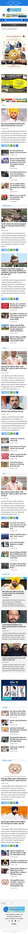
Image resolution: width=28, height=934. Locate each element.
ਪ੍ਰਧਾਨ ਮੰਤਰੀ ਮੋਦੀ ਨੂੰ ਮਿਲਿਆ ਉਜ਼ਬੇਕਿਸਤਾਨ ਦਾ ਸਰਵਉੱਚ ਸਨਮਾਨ (17, 544)
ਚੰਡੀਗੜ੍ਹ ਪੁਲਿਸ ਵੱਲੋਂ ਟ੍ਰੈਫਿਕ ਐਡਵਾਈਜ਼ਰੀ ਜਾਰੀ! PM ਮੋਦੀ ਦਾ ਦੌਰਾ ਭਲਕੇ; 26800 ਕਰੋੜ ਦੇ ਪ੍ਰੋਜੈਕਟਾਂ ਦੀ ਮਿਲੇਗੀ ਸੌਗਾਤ (17, 328)
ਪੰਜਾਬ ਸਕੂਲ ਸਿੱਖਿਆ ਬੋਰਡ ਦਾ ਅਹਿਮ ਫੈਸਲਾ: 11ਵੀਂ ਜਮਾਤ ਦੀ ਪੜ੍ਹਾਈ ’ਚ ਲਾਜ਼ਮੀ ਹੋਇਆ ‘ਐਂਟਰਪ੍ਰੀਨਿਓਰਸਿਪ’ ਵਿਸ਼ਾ (17, 883)
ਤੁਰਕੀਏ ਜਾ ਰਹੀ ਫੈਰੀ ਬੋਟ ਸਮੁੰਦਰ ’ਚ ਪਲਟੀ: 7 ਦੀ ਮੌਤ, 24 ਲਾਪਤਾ (18, 535)
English (19, 3)
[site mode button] (22, 20)
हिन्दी (14, 3)
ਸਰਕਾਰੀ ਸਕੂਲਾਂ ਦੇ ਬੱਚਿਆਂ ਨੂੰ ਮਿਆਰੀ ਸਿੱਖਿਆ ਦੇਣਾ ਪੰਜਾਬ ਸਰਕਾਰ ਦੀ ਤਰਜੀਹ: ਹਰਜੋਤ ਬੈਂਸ (13, 823)
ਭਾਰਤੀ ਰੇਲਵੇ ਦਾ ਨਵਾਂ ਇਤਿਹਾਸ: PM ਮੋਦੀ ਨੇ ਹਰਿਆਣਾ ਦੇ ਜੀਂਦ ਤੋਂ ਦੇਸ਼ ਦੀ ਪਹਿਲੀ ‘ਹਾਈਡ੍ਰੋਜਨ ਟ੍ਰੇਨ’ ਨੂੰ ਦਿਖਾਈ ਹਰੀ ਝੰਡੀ (18, 316)
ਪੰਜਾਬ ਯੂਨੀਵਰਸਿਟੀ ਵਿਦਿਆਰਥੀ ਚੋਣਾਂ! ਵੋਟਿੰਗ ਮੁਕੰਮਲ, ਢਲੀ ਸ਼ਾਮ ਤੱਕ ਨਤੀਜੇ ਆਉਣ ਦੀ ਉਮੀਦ (18, 739)
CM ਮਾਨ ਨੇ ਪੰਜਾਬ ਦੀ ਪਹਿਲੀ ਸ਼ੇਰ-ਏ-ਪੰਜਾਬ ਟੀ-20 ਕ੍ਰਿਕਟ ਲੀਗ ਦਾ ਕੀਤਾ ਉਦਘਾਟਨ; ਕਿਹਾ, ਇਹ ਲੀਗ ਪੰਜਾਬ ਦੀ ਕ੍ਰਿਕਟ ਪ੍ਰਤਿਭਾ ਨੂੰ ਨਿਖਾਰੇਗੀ (18, 162)
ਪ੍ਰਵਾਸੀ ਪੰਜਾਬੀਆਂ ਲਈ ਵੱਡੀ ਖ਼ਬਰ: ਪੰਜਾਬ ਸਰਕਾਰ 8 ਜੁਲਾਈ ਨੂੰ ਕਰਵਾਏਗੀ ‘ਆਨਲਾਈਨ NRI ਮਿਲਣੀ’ (13, 626)
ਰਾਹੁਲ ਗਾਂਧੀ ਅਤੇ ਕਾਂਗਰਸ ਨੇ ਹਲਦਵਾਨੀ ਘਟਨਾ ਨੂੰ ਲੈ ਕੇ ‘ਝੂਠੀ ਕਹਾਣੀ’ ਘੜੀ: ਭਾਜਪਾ (17, 464)
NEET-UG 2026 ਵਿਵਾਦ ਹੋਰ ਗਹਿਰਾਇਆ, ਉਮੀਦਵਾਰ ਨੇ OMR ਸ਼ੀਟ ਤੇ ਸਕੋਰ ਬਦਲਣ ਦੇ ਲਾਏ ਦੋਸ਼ (18, 852)
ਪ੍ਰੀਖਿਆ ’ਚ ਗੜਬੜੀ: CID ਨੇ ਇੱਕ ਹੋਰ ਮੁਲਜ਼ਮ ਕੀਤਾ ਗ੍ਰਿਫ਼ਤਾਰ (18, 455)
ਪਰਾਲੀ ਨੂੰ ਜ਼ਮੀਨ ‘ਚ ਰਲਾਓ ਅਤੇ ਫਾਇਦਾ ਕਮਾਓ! (17, 439)
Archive (16, 4)
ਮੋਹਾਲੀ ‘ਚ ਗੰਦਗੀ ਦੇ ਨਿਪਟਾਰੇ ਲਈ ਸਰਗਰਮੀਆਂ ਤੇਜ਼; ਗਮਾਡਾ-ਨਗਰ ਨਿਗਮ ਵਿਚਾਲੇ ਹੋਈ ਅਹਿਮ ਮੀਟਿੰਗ (13, 226)
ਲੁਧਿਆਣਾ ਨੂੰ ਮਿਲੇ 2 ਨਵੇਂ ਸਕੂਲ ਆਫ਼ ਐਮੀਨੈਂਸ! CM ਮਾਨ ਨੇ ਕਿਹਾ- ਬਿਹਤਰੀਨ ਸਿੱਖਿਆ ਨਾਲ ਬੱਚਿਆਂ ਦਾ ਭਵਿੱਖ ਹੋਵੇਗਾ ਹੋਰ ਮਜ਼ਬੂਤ (18, 871)
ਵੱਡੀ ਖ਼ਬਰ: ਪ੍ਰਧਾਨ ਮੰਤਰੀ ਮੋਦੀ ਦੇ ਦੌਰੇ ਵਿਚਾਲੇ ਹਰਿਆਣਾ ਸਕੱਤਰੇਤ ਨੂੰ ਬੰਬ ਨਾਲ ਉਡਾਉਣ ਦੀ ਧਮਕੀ (18, 305)
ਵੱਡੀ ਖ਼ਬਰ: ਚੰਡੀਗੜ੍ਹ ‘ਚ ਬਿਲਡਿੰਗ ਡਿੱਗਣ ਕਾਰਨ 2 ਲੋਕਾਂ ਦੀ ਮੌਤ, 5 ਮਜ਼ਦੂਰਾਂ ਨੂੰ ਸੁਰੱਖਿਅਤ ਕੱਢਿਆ (18, 338)
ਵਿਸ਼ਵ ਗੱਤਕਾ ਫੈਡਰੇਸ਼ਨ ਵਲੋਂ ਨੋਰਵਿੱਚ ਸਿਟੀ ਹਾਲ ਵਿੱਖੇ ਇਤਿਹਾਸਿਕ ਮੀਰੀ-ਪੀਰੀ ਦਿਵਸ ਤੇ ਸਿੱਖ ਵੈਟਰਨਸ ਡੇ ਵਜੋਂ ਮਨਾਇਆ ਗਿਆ (18, 555)
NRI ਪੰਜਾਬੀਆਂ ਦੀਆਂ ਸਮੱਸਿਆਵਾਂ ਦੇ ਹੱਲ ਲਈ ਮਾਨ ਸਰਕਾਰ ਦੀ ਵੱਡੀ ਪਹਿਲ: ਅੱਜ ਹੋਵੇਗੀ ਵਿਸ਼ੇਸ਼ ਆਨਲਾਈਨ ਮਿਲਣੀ (13, 593)
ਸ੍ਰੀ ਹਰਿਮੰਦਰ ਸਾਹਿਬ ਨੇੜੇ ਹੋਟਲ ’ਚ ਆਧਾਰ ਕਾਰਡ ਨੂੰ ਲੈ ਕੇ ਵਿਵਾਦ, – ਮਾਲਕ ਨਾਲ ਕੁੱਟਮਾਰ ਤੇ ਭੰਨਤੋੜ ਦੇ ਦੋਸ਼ (18, 175)
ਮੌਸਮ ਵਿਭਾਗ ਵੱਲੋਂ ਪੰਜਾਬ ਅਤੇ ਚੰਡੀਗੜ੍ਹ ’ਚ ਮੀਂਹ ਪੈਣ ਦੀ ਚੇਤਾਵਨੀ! (18, 151)
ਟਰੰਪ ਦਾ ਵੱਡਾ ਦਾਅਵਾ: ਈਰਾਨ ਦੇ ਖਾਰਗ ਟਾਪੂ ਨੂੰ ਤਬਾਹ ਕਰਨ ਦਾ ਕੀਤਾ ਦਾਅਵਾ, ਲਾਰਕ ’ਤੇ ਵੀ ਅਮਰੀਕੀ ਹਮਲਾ (18, 525)
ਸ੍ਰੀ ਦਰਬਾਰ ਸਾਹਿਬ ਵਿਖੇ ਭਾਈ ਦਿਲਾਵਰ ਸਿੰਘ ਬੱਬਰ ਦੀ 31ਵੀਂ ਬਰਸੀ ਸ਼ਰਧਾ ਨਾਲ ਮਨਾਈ (14, 30)
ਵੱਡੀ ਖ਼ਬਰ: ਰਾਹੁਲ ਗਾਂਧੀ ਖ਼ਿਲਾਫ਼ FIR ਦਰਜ (12, 411)
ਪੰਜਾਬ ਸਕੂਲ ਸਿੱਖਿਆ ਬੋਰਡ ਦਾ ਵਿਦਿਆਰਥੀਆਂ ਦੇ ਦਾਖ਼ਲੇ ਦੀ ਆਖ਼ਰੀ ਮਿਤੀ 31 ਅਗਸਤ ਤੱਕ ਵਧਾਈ (14, 779)
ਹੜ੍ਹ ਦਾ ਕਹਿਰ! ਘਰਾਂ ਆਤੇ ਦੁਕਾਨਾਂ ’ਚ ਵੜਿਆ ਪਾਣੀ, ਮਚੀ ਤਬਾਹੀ (18, 447)
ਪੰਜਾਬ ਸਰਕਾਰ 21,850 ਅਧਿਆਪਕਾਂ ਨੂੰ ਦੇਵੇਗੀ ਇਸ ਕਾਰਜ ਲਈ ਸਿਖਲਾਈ (18, 861)
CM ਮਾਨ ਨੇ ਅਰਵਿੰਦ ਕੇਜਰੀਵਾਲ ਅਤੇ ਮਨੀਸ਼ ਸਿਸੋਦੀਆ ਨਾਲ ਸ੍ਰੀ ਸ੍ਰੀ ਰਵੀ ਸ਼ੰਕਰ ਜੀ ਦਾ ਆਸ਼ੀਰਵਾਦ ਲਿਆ (18, 186)
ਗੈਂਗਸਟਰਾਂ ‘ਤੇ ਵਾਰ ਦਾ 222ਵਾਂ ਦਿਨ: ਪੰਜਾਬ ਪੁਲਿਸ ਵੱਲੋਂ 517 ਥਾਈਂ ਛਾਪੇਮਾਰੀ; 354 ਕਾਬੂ (18, 197)
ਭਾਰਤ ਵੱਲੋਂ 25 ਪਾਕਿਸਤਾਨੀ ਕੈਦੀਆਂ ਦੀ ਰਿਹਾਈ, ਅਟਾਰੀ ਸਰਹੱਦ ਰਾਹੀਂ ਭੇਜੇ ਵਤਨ (18, 565)
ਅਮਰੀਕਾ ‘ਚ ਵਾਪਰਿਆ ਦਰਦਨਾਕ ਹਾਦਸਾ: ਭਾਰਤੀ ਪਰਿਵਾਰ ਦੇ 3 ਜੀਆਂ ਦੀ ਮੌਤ (13, 659)
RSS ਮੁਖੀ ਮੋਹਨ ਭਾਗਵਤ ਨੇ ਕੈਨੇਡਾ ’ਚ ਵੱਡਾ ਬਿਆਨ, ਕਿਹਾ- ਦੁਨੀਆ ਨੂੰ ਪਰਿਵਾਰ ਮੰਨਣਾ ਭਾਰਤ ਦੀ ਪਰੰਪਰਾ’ (13, 368)
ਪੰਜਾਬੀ (8, 3)
